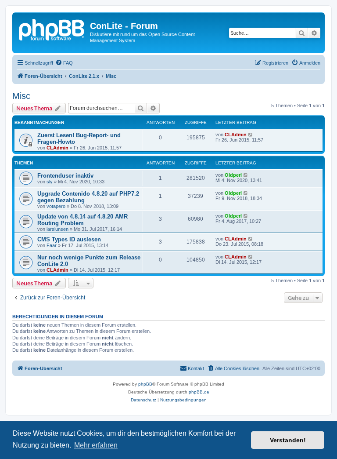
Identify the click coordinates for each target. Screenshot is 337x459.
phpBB (145, 384)
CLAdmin (57, 147)
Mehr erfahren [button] (96, 445)
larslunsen (57, 229)
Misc (21, 96)
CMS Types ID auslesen (69, 239)
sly (50, 181)
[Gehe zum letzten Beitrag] (251, 134)
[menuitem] (64, 63)
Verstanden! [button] (288, 440)
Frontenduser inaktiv (65, 175)
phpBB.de (199, 392)
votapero (56, 206)
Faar (52, 245)
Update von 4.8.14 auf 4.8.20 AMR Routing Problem (82, 219)
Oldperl (233, 175)
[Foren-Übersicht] (52, 29)
